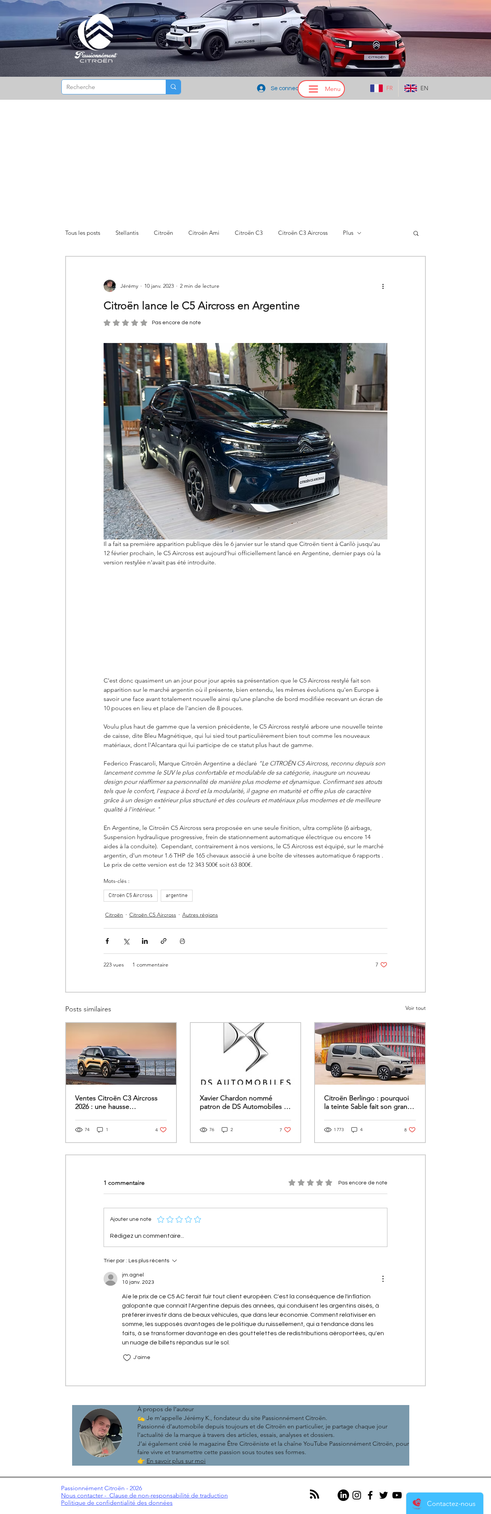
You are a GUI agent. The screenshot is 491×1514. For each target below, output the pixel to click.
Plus (348, 232)
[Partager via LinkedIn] (144, 941)
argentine (177, 895)
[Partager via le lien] (163, 941)
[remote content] (245, 621)
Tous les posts (82, 232)
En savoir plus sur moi (176, 1461)
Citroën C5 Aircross (131, 895)
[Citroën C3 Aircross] (121, 1054)
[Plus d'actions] (382, 285)
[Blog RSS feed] (314, 1494)
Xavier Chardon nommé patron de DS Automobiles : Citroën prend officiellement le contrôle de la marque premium (243, 1102)
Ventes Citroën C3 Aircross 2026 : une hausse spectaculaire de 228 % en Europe (116, 1102)
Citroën (163, 232)
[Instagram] (356, 1495)
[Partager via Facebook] (107, 941)
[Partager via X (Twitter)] (126, 941)
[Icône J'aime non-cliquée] (127, 1357)
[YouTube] (397, 1495)
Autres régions (200, 914)
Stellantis (126, 232)
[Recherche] (173, 87)
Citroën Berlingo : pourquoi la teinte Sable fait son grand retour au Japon (368, 1102)
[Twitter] (383, 1495)
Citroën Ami (203, 232)
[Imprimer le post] (182, 941)
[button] (416, 233)
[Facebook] (370, 1495)
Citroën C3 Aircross (303, 232)
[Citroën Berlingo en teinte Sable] (370, 1054)
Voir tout (415, 1007)
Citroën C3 (249, 232)
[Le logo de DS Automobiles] (246, 1054)
